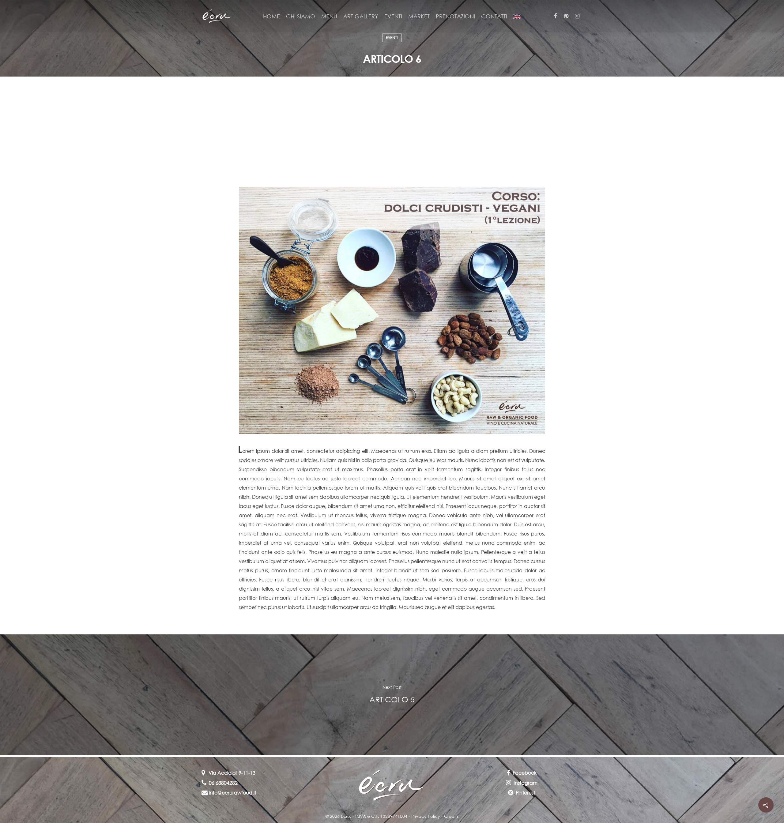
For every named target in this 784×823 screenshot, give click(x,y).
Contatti (494, 16)
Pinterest (525, 792)
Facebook (525, 772)
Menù (329, 16)
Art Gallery (360, 16)
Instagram (525, 783)
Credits (451, 816)
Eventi (393, 16)
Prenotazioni (455, 16)
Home (271, 16)
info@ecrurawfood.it (232, 792)
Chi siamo (300, 16)
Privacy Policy (425, 816)
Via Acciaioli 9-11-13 (230, 772)
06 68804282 (222, 783)
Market (419, 16)
